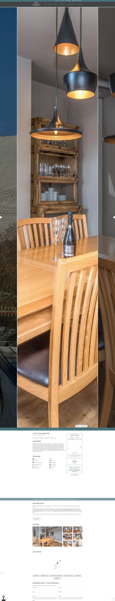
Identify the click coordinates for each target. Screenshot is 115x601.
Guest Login (62, 0)
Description (44, 429)
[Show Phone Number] (3, 600)
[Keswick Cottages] (36, 4)
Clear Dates (74, 453)
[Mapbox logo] (2, 573)
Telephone (60, 591)
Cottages (50, 4)
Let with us (57, 0)
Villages (55, 4)
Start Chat (75, 471)
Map (78, 426)
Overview (34, 429)
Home (46, 4)
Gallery (84, 426)
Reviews (57, 429)
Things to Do (79, 4)
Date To (59, 596)
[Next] (114, 217)
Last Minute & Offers (70, 4)
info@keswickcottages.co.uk (77, 0)
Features (39, 429)
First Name (34, 587)
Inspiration (61, 4)
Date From (34, 596)
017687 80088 (68, 0)
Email (33, 591)
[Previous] (1, 217)
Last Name (60, 587)
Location (52, 429)
